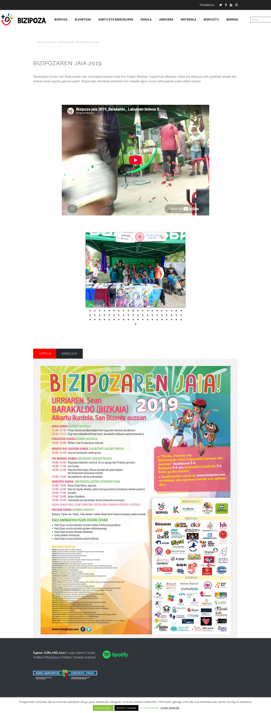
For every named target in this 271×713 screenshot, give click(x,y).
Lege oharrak (170, 707)
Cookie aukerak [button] (149, 707)
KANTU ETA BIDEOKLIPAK (115, 19)
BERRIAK (232, 19)
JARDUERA (166, 19)
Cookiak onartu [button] (103, 708)
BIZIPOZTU (211, 19)
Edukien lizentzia (84, 657)
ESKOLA (146, 19)
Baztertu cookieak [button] (126, 708)
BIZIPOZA (60, 19)
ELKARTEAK (83, 19)
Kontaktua (207, 5)
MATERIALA (188, 19)
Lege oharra (76, 653)
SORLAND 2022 (55, 653)
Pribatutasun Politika (57, 657)
